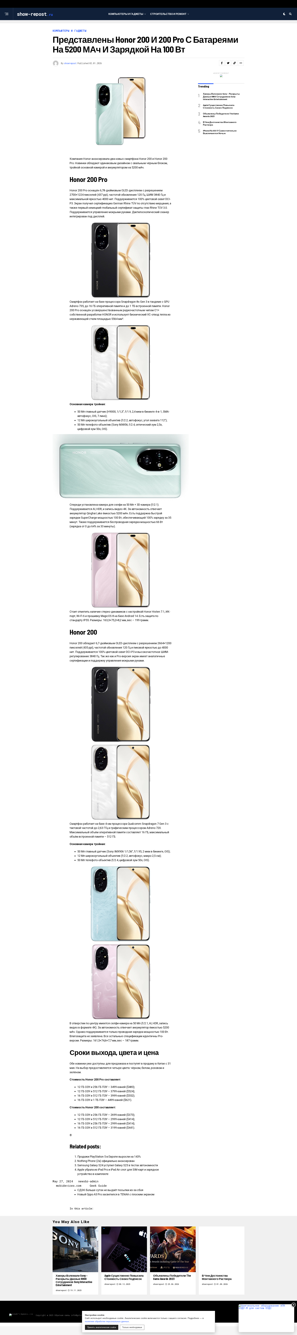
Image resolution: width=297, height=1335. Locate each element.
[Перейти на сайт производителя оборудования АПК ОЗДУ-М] (266, 1318)
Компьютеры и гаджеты (125, 13)
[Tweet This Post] (228, 63)
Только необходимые (132, 1327)
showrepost (70, 63)
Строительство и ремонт (168, 13)
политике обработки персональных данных (107, 1321)
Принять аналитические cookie (101, 1327)
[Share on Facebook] (222, 63)
